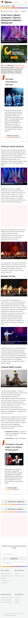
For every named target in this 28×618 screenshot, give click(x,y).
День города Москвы (6, 602)
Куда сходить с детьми (7, 597)
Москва (17, 573)
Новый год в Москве (6, 600)
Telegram (17, 602)
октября (4, 65)
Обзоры (16, 11)
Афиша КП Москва (8, 11)
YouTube (17, 600)
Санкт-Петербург (19, 576)
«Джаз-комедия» (20, 67)
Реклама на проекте (6, 573)
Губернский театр (18, 65)
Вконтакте (17, 597)
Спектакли (23, 11)
